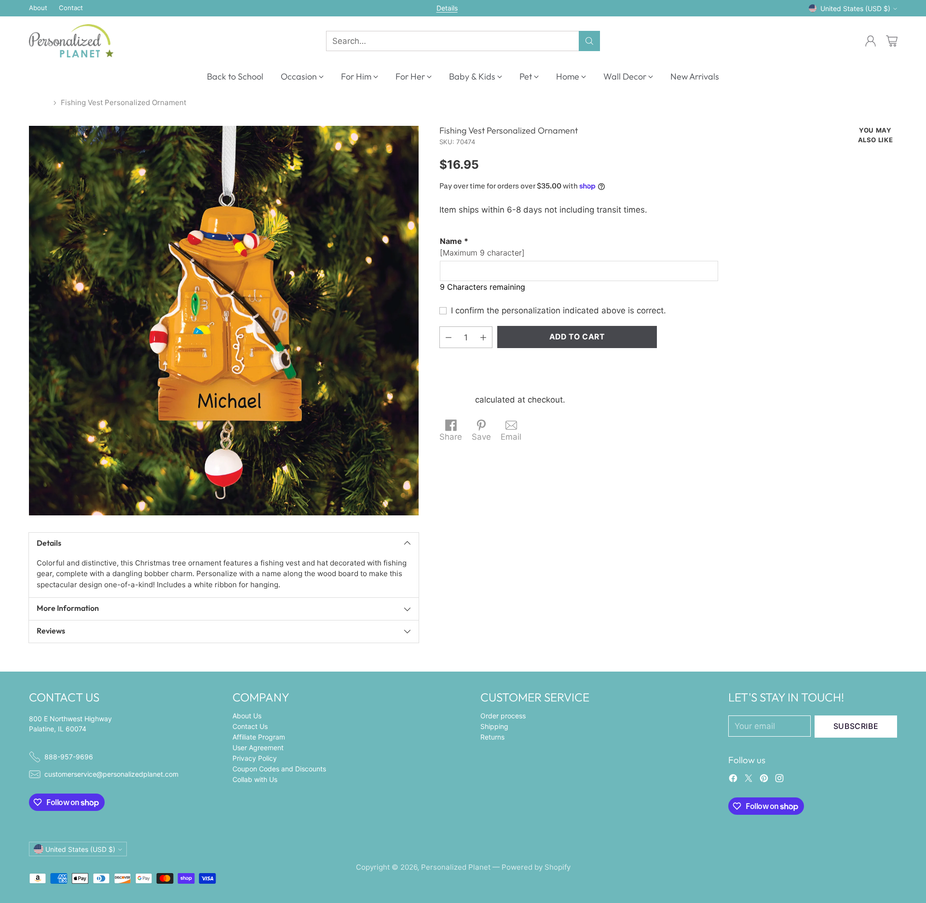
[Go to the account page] (870, 41)
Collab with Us (254, 779)
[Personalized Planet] (71, 40)
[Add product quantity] (483, 337)
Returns (492, 737)
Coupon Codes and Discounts (279, 769)
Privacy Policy (254, 758)
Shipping (456, 399)
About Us (246, 716)
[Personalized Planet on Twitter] (748, 780)
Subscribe (856, 726)
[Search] (589, 41)
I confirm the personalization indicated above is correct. (558, 310)
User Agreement (258, 747)
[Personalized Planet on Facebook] (733, 780)
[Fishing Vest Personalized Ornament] (224, 320)
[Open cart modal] (892, 41)
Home (39, 102)
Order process (503, 716)
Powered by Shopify (536, 867)
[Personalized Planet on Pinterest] (764, 780)
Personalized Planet (455, 867)
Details (447, 8)
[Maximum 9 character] (482, 246)
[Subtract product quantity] (448, 337)
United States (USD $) (855, 8)
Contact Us (250, 726)
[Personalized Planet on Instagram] (779, 780)
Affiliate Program (258, 737)
